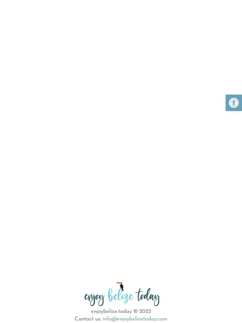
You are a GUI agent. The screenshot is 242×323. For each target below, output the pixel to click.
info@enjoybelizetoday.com (135, 319)
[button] (234, 103)
